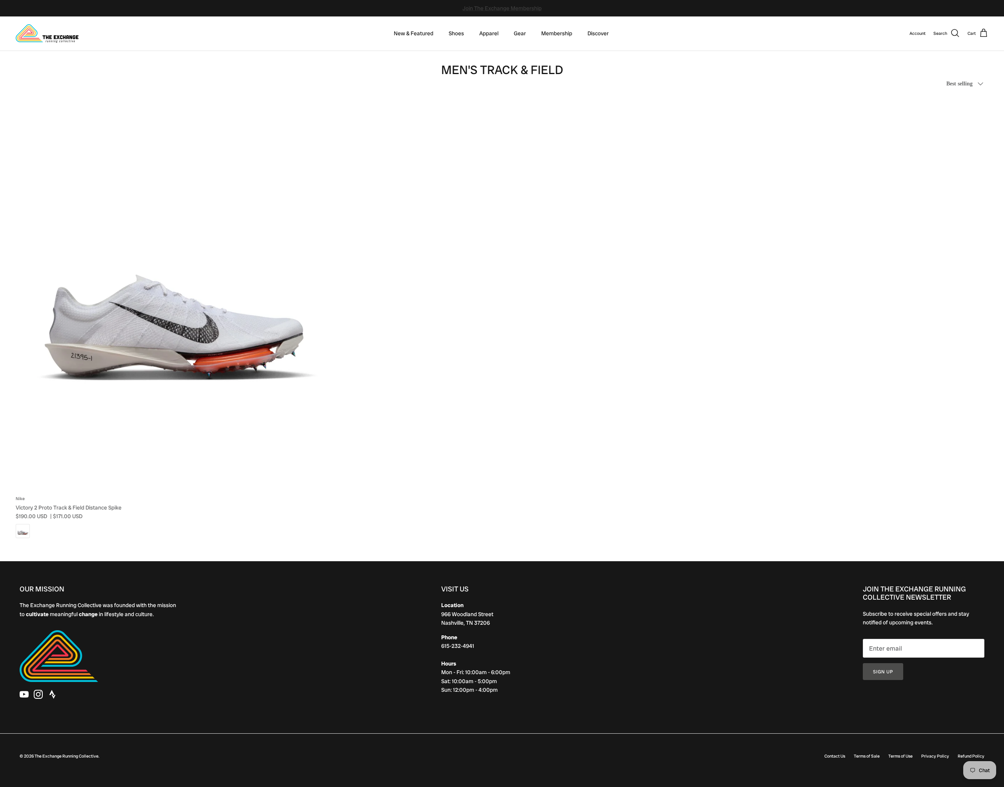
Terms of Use (900, 756)
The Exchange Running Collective (66, 756)
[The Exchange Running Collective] (47, 33)
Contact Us (834, 756)
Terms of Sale (867, 756)
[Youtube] (24, 694)
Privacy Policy (935, 756)
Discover (598, 33)
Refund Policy (971, 756)
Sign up (883, 672)
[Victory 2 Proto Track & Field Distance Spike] (174, 293)
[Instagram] (38, 694)
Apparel (488, 33)
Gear (520, 33)
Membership (556, 33)
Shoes (456, 33)
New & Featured (413, 33)
